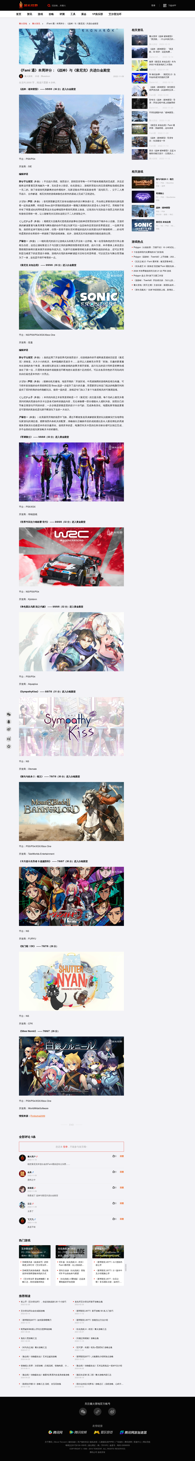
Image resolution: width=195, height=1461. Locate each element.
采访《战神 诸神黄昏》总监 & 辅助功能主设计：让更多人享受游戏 (162, 152)
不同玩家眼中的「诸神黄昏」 (162, 112)
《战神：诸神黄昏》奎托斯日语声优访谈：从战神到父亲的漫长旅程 (162, 88)
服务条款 (72, 1441)
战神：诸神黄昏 (163, 207)
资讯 (29, 14)
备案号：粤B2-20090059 (120, 1445)
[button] (125, 1267)
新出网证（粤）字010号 (98, 1445)
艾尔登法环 (115, 14)
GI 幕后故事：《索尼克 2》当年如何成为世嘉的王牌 (162, 76)
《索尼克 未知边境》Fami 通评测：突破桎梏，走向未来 (162, 126)
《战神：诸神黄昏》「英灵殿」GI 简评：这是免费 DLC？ (161, 50)
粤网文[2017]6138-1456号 (76, 1445)
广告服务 (119, 1441)
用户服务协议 (83, 1441)
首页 (18, 14)
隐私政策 (93, 1441)
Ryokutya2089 (37, 1115)
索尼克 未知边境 (163, 222)
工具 (73, 14)
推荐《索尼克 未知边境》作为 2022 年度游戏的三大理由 (162, 63)
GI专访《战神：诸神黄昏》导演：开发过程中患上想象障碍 (162, 101)
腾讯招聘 (128, 1441)
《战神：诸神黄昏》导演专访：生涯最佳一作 (161, 139)
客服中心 (137, 1441)
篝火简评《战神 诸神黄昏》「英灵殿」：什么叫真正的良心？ (162, 37)
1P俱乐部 (97, 14)
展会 (83, 14)
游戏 (40, 14)
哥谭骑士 (160, 193)
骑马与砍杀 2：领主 (165, 179)
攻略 (51, 14)
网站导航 (146, 1441)
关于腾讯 (48, 1441)
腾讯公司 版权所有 (97, 1452)
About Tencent (60, 1441)
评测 (62, 14)
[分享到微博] (8, 729)
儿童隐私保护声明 (106, 1441)
